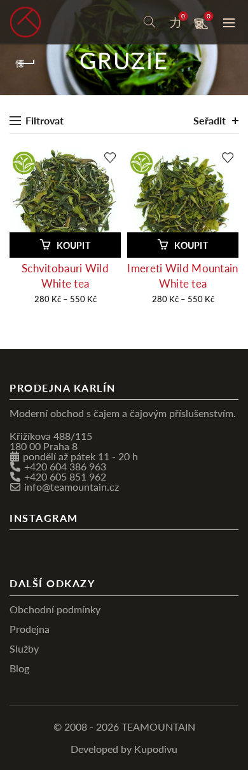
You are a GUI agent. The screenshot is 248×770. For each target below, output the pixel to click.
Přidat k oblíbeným (110, 158)
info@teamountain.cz (71, 486)
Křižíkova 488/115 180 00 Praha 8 (51, 440)
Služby (24, 648)
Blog (19, 668)
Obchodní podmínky (55, 609)
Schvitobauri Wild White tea (65, 276)
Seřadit (209, 120)
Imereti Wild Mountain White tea (182, 276)
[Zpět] (25, 63)
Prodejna (30, 628)
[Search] (149, 22)
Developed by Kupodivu (124, 748)
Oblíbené (183, 16)
